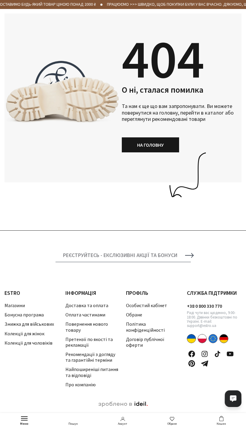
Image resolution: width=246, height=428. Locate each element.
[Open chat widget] (233, 398)
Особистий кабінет (146, 305)
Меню (24, 424)
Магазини (14, 305)
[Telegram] (205, 363)
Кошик (221, 424)
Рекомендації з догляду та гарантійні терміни (90, 357)
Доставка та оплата (86, 305)
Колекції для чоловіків (28, 343)
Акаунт (122, 424)
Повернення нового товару (86, 327)
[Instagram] (205, 353)
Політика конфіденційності (145, 327)
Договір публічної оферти (145, 342)
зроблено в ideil (123, 404)
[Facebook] (191, 354)
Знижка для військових (29, 324)
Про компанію (80, 385)
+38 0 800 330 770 (204, 306)
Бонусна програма (24, 315)
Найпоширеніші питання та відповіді (91, 372)
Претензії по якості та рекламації (89, 342)
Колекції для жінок (24, 334)
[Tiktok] (217, 354)
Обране (172, 424)
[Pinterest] (191, 363)
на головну (150, 145)
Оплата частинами (85, 315)
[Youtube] (230, 354)
